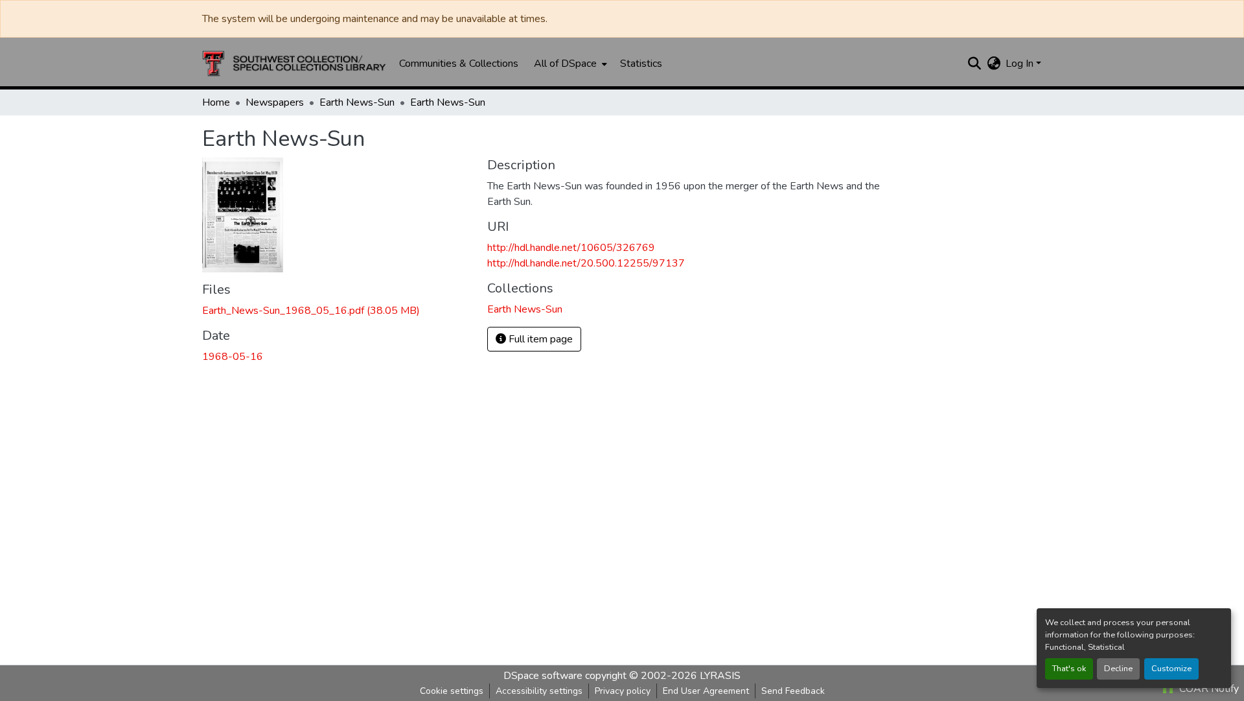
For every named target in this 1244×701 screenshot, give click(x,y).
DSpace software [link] (542, 676)
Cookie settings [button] (451, 691)
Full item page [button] (539, 339)
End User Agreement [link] (706, 691)
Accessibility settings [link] (539, 691)
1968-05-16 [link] (232, 357)
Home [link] (216, 102)
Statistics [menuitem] (641, 63)
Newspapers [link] (275, 102)
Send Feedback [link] (793, 691)
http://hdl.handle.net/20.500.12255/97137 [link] (586, 263)
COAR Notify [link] (1208, 689)
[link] (337, 310)
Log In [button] (1021, 63)
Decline (1118, 668)
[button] (294, 64)
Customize (1171, 668)
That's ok (1069, 668)
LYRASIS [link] (720, 676)
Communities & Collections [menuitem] (458, 63)
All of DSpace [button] (565, 63)
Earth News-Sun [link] (357, 102)
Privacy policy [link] (623, 691)
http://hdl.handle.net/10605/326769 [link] (571, 248)
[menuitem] (569, 63)
